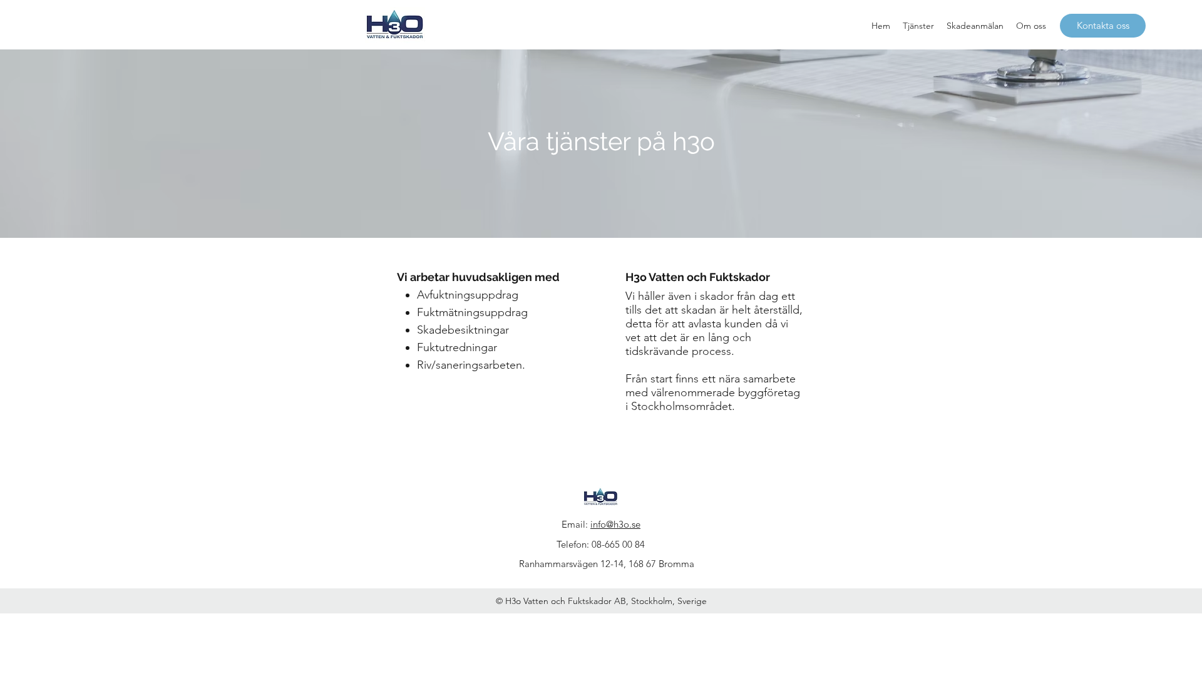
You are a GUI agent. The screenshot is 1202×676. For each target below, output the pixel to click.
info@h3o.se (615, 524)
